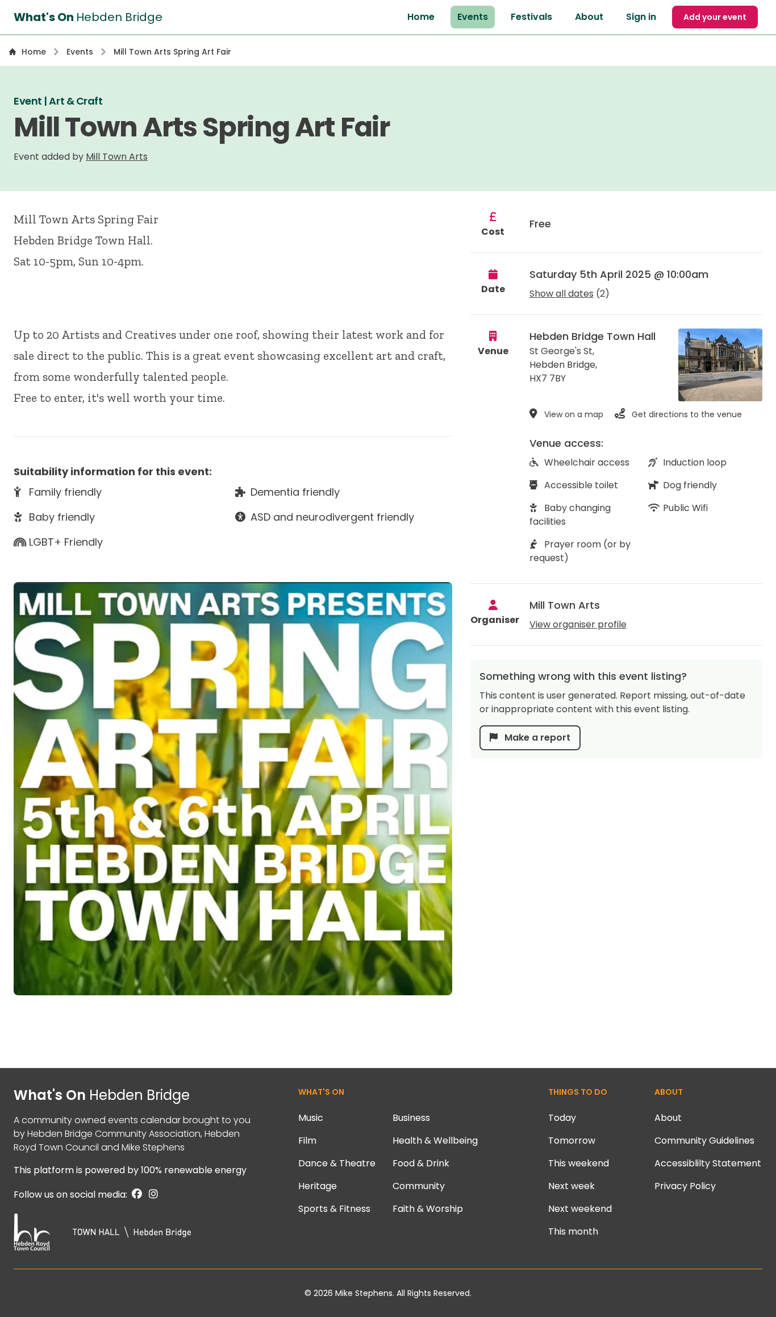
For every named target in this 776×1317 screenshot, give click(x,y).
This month (573, 1231)
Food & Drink (421, 1163)
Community (419, 1186)
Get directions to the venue (685, 414)
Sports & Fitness (334, 1208)
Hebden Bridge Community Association (114, 1133)
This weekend (578, 1163)
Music (310, 1117)
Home (421, 16)
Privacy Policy (685, 1186)
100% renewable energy (194, 1170)
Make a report (536, 737)
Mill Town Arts (117, 156)
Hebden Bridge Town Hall (592, 336)
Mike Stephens (153, 1147)
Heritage (317, 1186)
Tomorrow (571, 1140)
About (589, 16)
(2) (569, 293)
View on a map (572, 414)
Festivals (531, 16)
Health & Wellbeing (435, 1140)
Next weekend (580, 1208)
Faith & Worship (428, 1208)
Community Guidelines (704, 1140)
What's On (102, 1095)
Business (411, 1117)
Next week (571, 1186)
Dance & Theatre (337, 1163)
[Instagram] (151, 1194)
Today (562, 1117)
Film (307, 1140)
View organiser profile (578, 624)
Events (472, 16)
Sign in (641, 16)
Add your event (714, 17)
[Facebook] (136, 1194)
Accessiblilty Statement (707, 1163)
